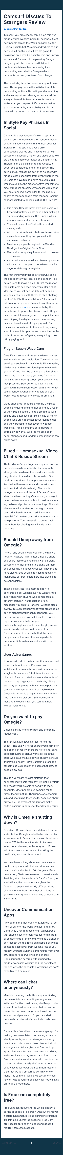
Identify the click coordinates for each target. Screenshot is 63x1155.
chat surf (27, 307)
